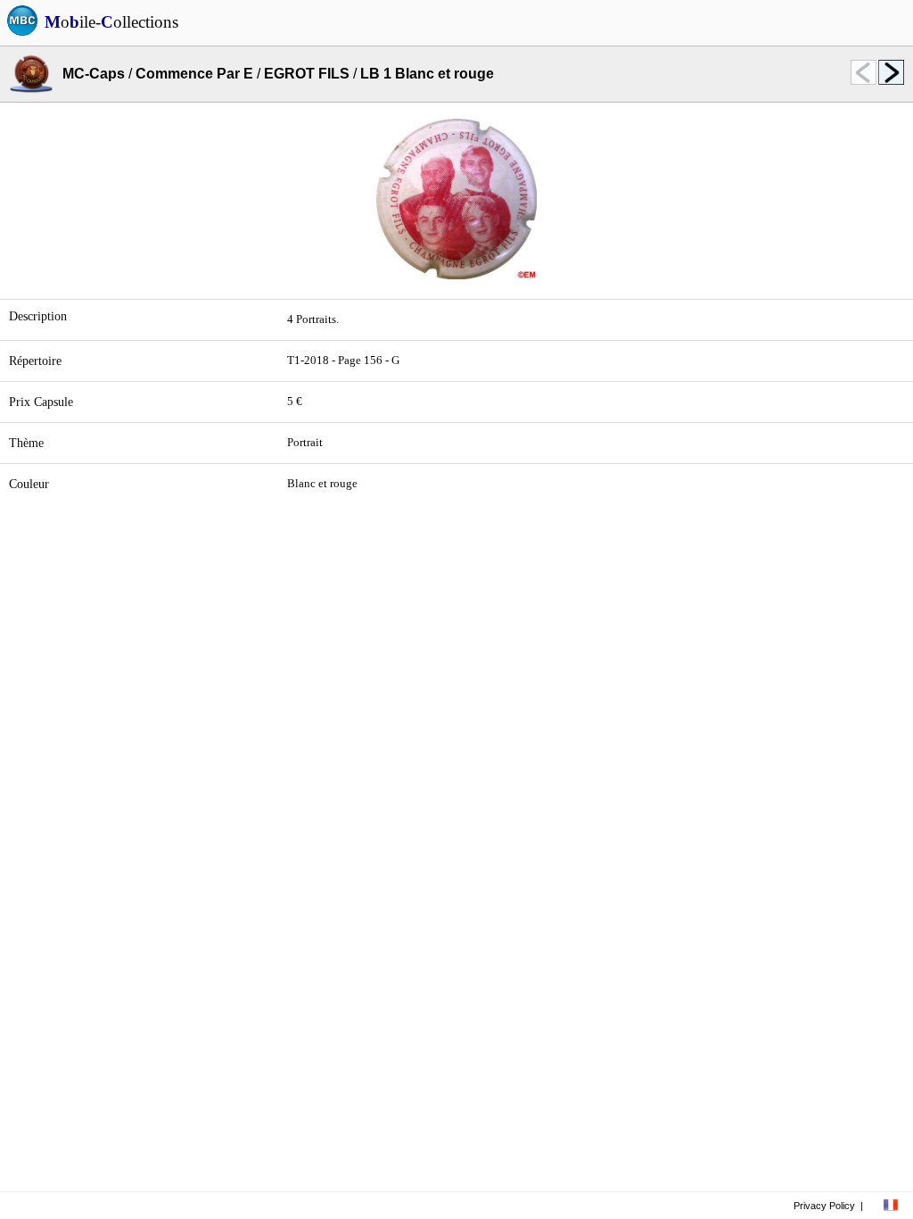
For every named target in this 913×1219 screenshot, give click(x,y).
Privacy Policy (824, 1205)
